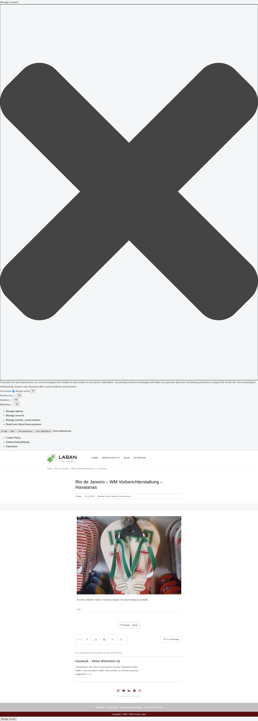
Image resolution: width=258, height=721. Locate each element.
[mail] (140, 690)
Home (50, 468)
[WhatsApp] (112, 639)
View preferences (25, 431)
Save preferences (43, 431)
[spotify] (134, 690)
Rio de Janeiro (112, 496)
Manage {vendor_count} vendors (23, 420)
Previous (125, 625)
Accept (4, 431)
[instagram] (118, 690)
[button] (129, 192)
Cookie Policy (13, 437)
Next (134, 625)
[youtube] (123, 690)
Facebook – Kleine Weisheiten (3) (97, 661)
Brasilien (101, 496)
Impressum (12, 446)
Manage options (14, 411)
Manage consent (8, 719)
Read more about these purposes (23, 424)
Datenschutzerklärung (17, 442)
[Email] (120, 639)
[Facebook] (87, 639)
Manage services (15, 415)
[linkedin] (129, 690)
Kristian (79, 496)
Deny (12, 431)
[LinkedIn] (104, 639)
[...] (89, 674)
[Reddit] (95, 639)
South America (124, 496)
